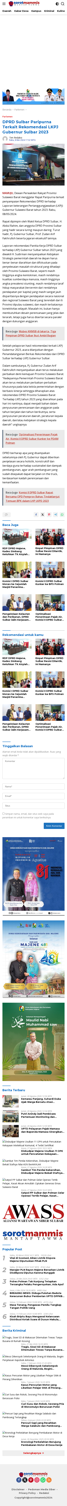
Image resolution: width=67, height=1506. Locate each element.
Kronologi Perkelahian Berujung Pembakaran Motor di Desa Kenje (41, 1443)
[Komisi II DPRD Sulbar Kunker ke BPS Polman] (50, 570)
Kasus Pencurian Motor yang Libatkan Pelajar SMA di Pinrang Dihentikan (40, 1386)
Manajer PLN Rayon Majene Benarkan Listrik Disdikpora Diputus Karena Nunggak (37, 1271)
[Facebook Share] (36, 514)
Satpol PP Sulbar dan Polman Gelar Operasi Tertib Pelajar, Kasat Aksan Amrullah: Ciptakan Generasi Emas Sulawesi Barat (43, 1194)
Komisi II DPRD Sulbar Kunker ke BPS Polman (49, 583)
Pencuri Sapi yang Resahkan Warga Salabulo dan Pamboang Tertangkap (40, 1424)
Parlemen (7, 116)
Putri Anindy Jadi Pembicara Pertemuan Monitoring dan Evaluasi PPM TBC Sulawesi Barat (41, 1115)
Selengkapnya (32, 1453)
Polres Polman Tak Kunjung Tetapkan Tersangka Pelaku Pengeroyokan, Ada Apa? (37, 1283)
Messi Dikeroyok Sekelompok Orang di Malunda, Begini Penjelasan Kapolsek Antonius (40, 1367)
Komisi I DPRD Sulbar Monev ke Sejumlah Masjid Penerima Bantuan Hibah (15, 584)
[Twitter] (24, 1480)
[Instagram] (37, 1480)
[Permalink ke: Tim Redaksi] (5, 138)
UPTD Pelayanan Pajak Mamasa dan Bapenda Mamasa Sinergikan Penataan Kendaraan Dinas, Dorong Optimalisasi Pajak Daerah (42, 1130)
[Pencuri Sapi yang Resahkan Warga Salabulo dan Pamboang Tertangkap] (33, 1415)
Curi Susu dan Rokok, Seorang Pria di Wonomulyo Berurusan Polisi (42, 1405)
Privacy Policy (27, 1493)
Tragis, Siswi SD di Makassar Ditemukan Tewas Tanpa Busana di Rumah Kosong (41, 1348)
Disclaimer (18, 1489)
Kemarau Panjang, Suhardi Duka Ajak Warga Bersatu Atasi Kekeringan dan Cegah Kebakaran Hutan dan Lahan (42, 1100)
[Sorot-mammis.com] (24, 4)
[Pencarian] (63, 4)
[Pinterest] (31, 1480)
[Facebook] (18, 1480)
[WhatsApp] (43, 1480)
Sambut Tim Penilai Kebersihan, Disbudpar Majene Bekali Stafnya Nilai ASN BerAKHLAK (41, 1171)
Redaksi (44, 1493)
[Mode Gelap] (57, 4)
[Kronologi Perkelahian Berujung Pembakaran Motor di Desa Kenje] (33, 1434)
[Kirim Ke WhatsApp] (62, 514)
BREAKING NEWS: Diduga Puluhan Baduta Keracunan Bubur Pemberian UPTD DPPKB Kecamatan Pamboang (36, 1295)
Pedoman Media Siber (41, 1489)
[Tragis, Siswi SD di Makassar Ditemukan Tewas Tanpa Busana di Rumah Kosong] (33, 1339)
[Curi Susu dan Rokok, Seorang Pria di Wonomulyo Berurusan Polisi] (33, 1396)
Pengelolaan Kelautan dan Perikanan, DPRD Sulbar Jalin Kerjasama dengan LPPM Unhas (16, 616)
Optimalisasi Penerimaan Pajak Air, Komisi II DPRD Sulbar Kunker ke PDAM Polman (48, 616)
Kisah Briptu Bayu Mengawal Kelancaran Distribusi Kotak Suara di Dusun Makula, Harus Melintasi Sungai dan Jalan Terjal (35, 1318)
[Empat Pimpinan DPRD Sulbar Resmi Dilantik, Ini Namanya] (50, 537)
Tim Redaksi (15, 137)
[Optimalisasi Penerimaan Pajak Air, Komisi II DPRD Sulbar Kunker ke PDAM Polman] (50, 602)
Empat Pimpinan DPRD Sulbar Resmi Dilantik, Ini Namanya (49, 551)
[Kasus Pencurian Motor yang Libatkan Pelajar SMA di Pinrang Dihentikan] (33, 1377)
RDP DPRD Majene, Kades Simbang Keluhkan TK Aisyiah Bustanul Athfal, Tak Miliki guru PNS (15, 551)
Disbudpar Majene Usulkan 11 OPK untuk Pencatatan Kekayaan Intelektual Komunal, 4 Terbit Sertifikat (42, 1152)
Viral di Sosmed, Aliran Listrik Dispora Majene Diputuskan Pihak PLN (32, 1259)
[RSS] (49, 1480)
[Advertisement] (33, 50)
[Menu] (4, 4)
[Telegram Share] (55, 514)
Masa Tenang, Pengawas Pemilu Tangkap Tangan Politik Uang (35, 1306)
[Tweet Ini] (42, 514)
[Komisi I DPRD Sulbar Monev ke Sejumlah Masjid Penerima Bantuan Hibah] (17, 570)
